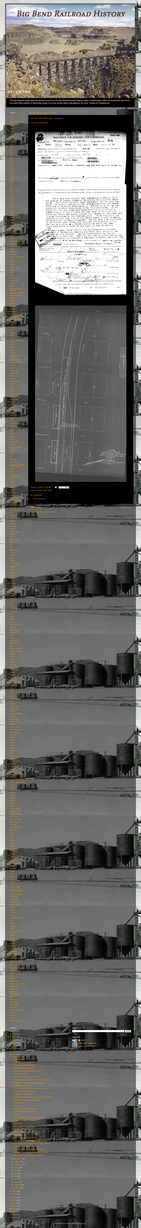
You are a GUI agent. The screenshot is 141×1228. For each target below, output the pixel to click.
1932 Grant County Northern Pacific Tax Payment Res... (33, 1143)
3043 (12, 147)
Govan (12, 495)
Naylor (12, 693)
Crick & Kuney (15, 381)
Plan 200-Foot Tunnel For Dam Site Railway (29, 1149)
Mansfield (13, 622)
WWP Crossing (15, 1021)
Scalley (12, 843)
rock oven (13, 822)
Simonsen (13, 876)
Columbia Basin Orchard (15, 356)
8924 (12, 205)
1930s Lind (17, 1106)
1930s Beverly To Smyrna (23, 1085)
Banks (12, 273)
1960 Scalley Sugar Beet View (24, 1138)
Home (81, 507)
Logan (12, 606)
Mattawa (13, 633)
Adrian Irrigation (15, 228)
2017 (14, 1191)
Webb (12, 976)
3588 (12, 160)
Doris (12, 420)
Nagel (12, 691)
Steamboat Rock (16, 904)
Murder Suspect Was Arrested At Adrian (27, 1071)
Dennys (12, 405)
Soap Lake (14, 884)
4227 (12, 184)
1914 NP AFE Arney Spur (22, 1094)
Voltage (12, 940)
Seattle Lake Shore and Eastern (16, 857)
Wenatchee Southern (17, 984)
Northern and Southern (14, 710)
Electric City (14, 442)
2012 (14, 1206)
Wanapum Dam (15, 948)
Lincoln (12, 601)
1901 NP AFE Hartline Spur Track (25, 1077)
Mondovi (13, 664)
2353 (12, 128)
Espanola (13, 451)
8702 (12, 202)
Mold (11, 659)
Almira (12, 238)
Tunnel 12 (17, 1129)
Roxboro (13, 830)
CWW (12, 391)
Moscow (13, 680)
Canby (12, 327)
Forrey (12, 472)
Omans (12, 735)
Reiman (12, 795)
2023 (14, 1040)
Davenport (13, 394)
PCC (11, 753)
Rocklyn (13, 824)
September (18, 1164)
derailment (13, 410)
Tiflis (11, 920)
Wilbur (50, 490)
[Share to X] (64, 487)
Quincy (12, 777)
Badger (12, 270)
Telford (12, 915)
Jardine (12, 555)
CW (11, 386)
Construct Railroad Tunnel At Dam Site (27, 1132)
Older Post (126, 507)
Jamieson (13, 550)
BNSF (12, 301)
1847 (12, 119)
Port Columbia (15, 761)
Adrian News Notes (20, 1074)
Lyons (12, 614)
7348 (12, 192)
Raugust (13, 787)
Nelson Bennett (15, 698)
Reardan (13, 790)
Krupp (12, 578)
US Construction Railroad (15, 931)
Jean (11, 558)
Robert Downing (15, 814)
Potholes (13, 764)
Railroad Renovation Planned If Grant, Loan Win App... (33, 1080)
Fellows (12, 469)
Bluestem (13, 298)
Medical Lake (14, 643)
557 (11, 189)
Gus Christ (13, 516)
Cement (13, 338)
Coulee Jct (13, 373)
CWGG (12, 389)
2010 (14, 1212)
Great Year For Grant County (24, 1062)
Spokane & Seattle (16, 894)
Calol (12, 325)
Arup (11, 262)
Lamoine (13, 583)
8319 (12, 200)
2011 (14, 1209)
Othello (12, 740)
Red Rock (13, 793)
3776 (12, 168)
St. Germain (14, 899)
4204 (12, 179)
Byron (12, 322)
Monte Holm (14, 669)
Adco (12, 220)
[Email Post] (55, 487)
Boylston (13, 306)
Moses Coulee (15, 683)
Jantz (12, 552)
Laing (12, 581)
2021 (14, 1046)
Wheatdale (14, 989)
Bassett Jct (14, 281)
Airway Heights (15, 233)
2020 (14, 1048)
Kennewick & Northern (14, 566)
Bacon (12, 267)
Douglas (13, 426)
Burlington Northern (17, 319)
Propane (13, 769)
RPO (11, 835)
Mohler (12, 656)
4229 (12, 186)
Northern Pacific (41, 490)
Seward (12, 868)
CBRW (12, 332)
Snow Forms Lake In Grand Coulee (26, 1109)
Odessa (12, 724)
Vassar (12, 935)
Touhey (12, 923)
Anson (12, 249)
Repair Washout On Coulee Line (25, 1111)
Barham (13, 275)
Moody (12, 672)
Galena (12, 482)
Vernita (12, 938)
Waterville (13, 965)
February (17, 1185)
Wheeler (13, 992)
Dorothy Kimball (15, 423)
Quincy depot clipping (17, 782)
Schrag (12, 853)
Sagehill (13, 840)
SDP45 (83, 1040)
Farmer (12, 462)
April (16, 1179)
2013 (14, 1203)
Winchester (14, 1005)
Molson (12, 662)
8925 (12, 208)
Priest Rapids (14, 766)
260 (11, 134)
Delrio (12, 402)
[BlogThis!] (62, 487)
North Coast (14, 706)
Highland (13, 534)
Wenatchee (14, 981)
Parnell (12, 750)
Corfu (12, 368)
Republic (13, 801)
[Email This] (60, 487)
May (16, 1176)
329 (11, 155)
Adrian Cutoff (14, 225)
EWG (12, 454)
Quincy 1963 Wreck (17, 779)
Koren (12, 575)
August (16, 1167)
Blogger (83, 1223)
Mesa (12, 646)
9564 (12, 213)
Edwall (12, 434)
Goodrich (13, 493)
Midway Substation (16, 648)
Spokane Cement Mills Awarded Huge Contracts (30, 1152)
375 (11, 165)
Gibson (12, 487)
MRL (11, 688)
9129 (12, 210)
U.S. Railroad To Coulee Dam (24, 1126)
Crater (12, 376)
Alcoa (12, 236)
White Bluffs (14, 994)
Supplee (13, 910)
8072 (12, 197)
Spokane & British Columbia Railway (16, 890)
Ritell (11, 806)
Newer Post (35, 507)
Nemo (12, 701)
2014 (14, 1200)
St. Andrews (14, 896)
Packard (13, 742)
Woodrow (13, 1015)
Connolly (13, 365)
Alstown (12, 244)
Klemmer (13, 573)
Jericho (12, 560)
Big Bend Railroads (16, 293)
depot (12, 407)
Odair (12, 721)
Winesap (13, 1007)
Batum (12, 283)
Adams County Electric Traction (15, 216)
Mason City (14, 630)
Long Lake (13, 609)
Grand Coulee (15, 498)
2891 (12, 136)
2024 (14, 1037)
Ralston (12, 785)
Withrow (13, 1013)
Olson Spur (14, 732)
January (17, 1188)
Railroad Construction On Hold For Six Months (30, 1140)
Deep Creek (14, 399)
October (17, 1162)
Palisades (13, 748)
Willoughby (14, 999)
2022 (14, 1043)
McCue (12, 635)
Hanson (12, 523)
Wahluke (13, 946)
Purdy (12, 772)
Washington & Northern (15, 954)
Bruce (12, 314)
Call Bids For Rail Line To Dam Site (26, 1146)
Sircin (12, 879)
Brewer (12, 309)
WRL (11, 1018)
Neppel (12, 704)
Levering (13, 598)
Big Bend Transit (15, 296)
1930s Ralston (19, 1103)
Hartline (12, 529)
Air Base (13, 230)
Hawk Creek (14, 531)
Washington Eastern (17, 958)
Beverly (12, 286)
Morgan (12, 675)
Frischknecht (14, 477)
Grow (12, 513)
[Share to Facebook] (66, 487)
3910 (12, 171)
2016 (14, 1194)
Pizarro (12, 758)
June (16, 1173)
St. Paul (12, 902)
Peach (12, 756)
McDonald (13, 638)
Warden (12, 951)
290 (11, 139)
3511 (11, 157)
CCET (12, 335)
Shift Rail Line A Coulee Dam (24, 1091)
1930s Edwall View (20, 1135)
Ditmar (12, 413)
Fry (11, 479)
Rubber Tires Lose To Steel (23, 1120)
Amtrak (12, 246)
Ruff (11, 837)
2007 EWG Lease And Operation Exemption (29, 1117)
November (18, 1159)
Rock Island (14, 816)
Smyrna (12, 881)
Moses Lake (14, 685)
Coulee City (14, 370)
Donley (12, 418)
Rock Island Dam (16, 819)
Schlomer (13, 848)
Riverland (13, 811)
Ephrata (13, 444)
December (18, 1057)
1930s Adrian (18, 1123)
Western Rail (14, 986)
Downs (12, 428)
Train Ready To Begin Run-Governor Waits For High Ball (33, 1097)
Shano (12, 871)
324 (11, 149)
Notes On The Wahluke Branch (24, 1065)
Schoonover (14, 851)
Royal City (13, 832)
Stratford (13, 907)
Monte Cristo (14, 667)
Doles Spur (14, 415)
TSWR (12, 928)
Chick (12, 347)
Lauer (12, 593)
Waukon (13, 970)
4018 (12, 173)
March (16, 1182)
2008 (14, 1217)
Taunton (13, 912)
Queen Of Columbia (17, 774)
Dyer (11, 431)
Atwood (12, 265)
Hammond (13, 518)
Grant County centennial (14, 501)
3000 (12, 142)
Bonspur (13, 303)
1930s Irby (17, 1114)
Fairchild (13, 459)
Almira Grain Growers (17, 241)
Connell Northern (16, 362)
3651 (12, 163)
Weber (12, 978)
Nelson (12, 696)
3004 (12, 144)
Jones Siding (14, 563)
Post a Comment (39, 499)
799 (11, 194)
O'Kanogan (14, 719)
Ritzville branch (15, 808)
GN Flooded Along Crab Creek (24, 1068)
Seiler (12, 860)
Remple (12, 798)
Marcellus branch (16, 625)
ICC (11, 544)
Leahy (12, 596)
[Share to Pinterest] (68, 487)
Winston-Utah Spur (16, 1010)
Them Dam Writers (16, 918)
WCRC (12, 973)
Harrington (13, 526)
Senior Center (15, 863)
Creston (13, 378)
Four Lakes (14, 474)
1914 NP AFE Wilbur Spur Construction (27, 1100)
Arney (12, 259)
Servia (12, 866)
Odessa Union (15, 727)
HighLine (13, 537)
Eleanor (12, 439)
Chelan (12, 345)
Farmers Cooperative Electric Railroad (17, 465)
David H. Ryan (15, 397)
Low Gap (13, 611)
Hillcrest (13, 539)
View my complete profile (87, 1046)
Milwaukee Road (16, 651)
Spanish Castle (15, 887)
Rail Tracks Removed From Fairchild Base (28, 1082)
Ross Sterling (14, 827)
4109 (12, 176)
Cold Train (13, 350)
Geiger (12, 485)
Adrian (12, 223)
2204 (12, 126)
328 (11, 152)
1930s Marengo (19, 1059)
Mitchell (12, 654)
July (15, 1170)
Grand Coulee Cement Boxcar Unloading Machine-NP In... (34, 1088)
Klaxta (12, 570)
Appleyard (13, 254)
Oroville (12, 737)
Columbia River (15, 360)
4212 (12, 181)
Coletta (12, 353)
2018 (14, 1054)
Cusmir (12, 384)
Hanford (13, 521)
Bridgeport (13, 311)
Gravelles (13, 508)
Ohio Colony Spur (16, 729)
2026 (14, 1031)
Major (12, 617)
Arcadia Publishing (16, 257)
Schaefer (13, 845)
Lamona (13, 586)
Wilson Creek (14, 1002)
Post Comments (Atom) (48, 512)
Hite (11, 542)
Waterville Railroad (16, 968)
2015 (14, 1197)
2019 (14, 1051)
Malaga (12, 619)
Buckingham (14, 317)
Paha (12, 745)
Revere (12, 803)
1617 (12, 116)
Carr (11, 330)
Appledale (13, 252)
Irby (11, 547)
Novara (12, 716)
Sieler (12, 874)
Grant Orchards (15, 505)
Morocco (13, 677)
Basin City (13, 278)
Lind (11, 604)
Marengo (13, 627)
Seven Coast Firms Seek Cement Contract (28, 1155)
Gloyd (12, 490)
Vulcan (12, 943)
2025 (14, 1034)
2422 (12, 131)
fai (11, 457)
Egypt (12, 436)
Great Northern (15, 510)
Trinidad (13, 926)
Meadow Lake (15, 641)
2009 (14, 1214)
